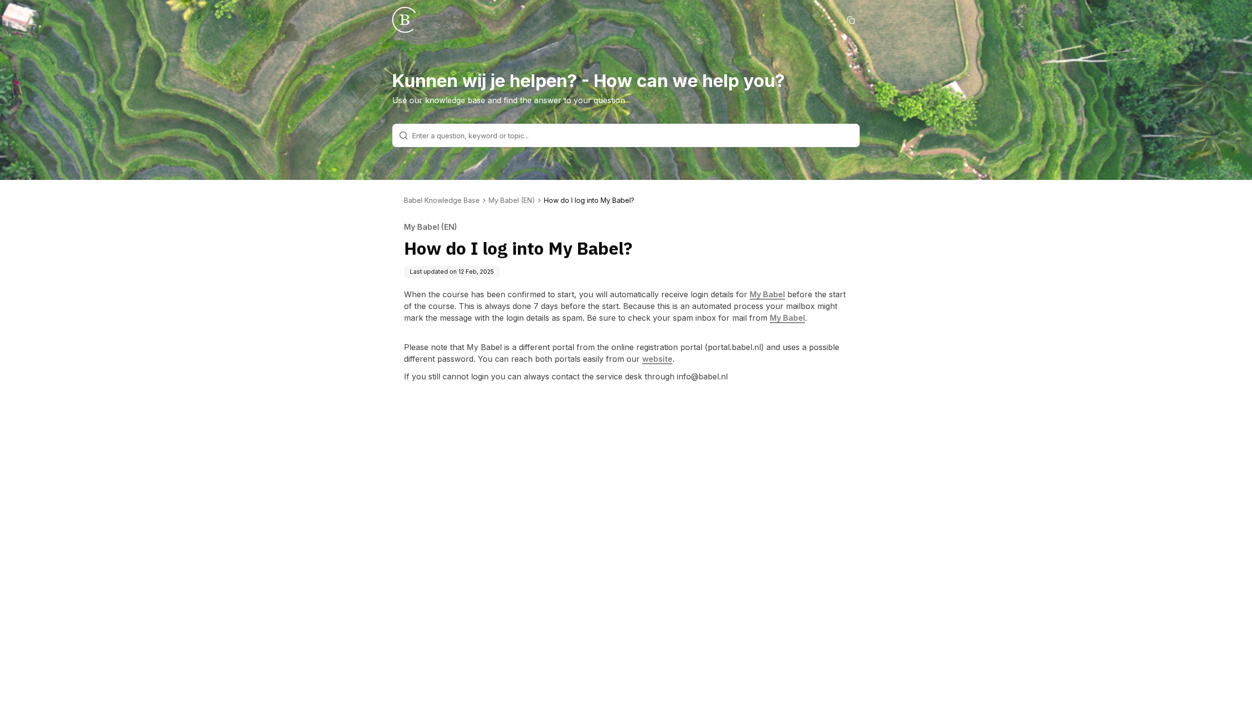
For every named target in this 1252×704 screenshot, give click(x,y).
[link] (589, 200)
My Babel (767, 294)
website (657, 359)
